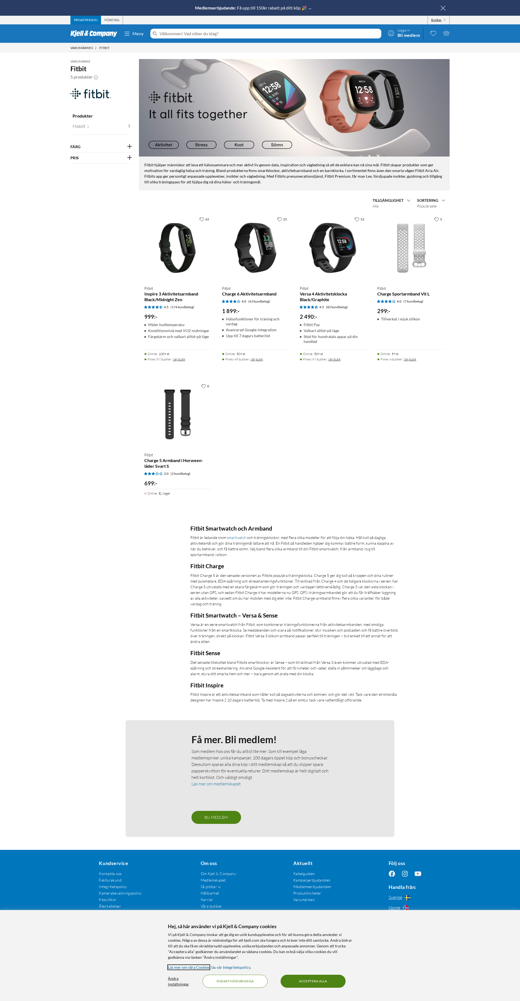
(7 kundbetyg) (413, 301)
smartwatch (236, 537)
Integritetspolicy (113, 886)
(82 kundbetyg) (337, 307)
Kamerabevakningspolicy (120, 893)
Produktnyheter (307, 893)
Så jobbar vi (211, 886)
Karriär (207, 899)
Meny (138, 33)
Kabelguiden (304, 873)
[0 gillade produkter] (433, 33)
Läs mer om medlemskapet (216, 783)
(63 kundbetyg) (259, 301)
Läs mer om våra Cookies (189, 967)
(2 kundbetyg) (180, 474)
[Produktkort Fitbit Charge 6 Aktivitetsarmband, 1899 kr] (255, 247)
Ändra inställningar (178, 981)
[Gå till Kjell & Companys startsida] (95, 33)
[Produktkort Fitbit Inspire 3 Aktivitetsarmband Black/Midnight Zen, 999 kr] (177, 247)
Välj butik (179, 359)
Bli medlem (216, 817)
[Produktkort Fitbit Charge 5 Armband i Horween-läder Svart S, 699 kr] (177, 414)
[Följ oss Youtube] (418, 873)
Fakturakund (110, 880)
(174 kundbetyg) (182, 307)
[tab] (85, 20)
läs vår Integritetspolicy (230, 967)
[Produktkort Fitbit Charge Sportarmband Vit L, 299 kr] (410, 247)
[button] (96, 77)
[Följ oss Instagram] (405, 873)
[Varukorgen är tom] (446, 33)
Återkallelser (110, 906)
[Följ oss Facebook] (392, 873)
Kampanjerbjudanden (312, 880)
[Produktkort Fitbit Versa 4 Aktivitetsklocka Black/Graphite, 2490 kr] (333, 247)
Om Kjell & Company (218, 873)
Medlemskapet (213, 880)
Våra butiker (211, 906)
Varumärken (304, 899)
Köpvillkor (107, 899)
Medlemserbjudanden (312, 886)
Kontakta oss (110, 873)
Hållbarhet (210, 893)
